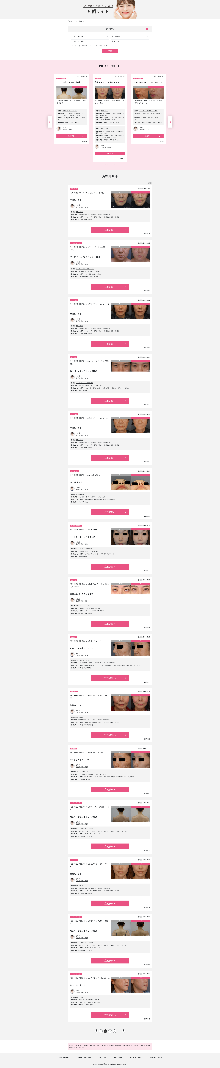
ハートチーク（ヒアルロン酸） (83, 537)
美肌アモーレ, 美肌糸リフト (107, 82)
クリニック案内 (118, 1058)
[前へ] (96, 1031)
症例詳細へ (71, 136)
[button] (50, 122)
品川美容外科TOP (63, 1058)
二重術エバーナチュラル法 (81, 594)
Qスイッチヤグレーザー (80, 759)
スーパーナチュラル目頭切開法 (83, 371)
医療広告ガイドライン (156, 1058)
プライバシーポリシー (136, 1058)
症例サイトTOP (73, 21)
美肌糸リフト (104, 128)
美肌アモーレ (104, 111)
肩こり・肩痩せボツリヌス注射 (83, 816)
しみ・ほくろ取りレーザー (81, 648)
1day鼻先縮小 (76, 482)
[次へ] (123, 1031)
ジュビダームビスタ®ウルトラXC (148, 82)
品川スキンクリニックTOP (83, 1058)
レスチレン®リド (78, 985)
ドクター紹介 (102, 1058)
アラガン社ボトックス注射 (68, 82)
